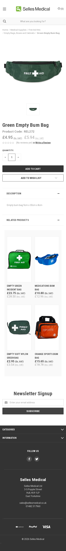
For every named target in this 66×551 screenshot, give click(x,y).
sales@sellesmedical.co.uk (33, 503)
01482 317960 (33, 506)
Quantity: (8, 150)
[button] (42, 142)
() (62, 9)
